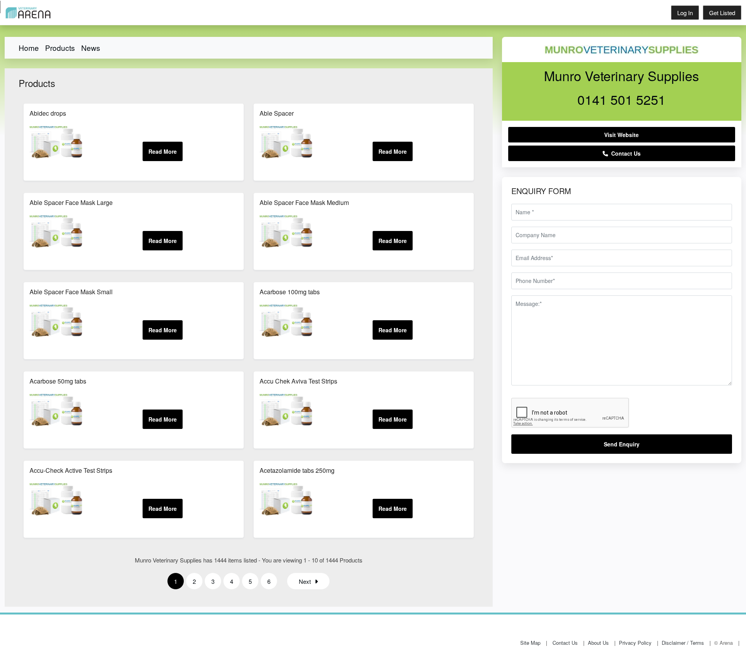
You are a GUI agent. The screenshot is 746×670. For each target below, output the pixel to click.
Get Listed (722, 13)
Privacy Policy (635, 642)
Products (60, 47)
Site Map (530, 642)
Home (29, 47)
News (90, 47)
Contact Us (624, 153)
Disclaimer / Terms (683, 642)
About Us (598, 642)
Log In (685, 13)
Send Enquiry (622, 444)
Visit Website (621, 135)
